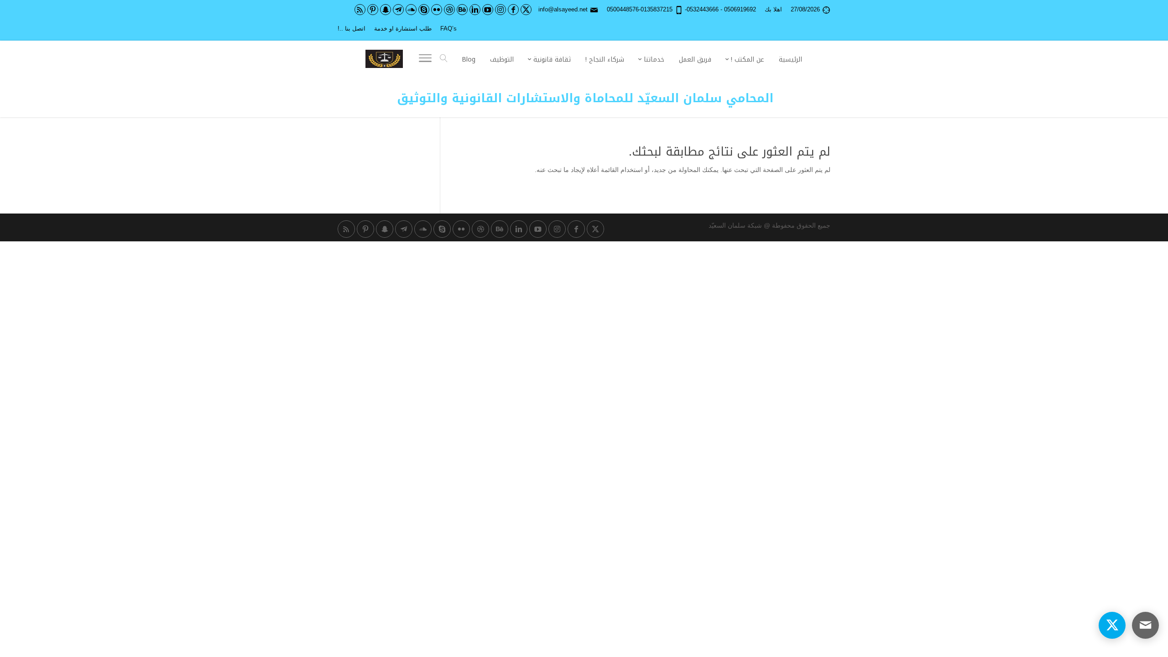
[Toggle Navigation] (425, 60)
